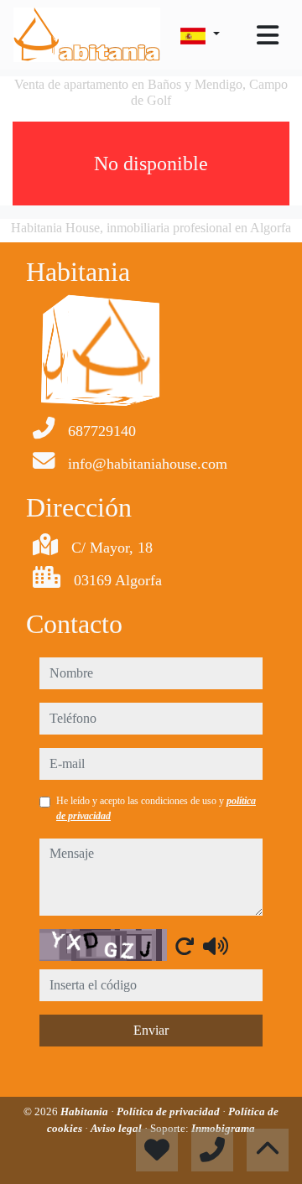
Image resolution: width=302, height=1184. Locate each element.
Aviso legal (117, 1128)
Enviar (151, 1030)
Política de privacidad (169, 1111)
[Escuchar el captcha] (215, 946)
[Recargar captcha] (184, 946)
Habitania (85, 1111)
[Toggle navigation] (268, 35)
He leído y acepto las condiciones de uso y (156, 808)
